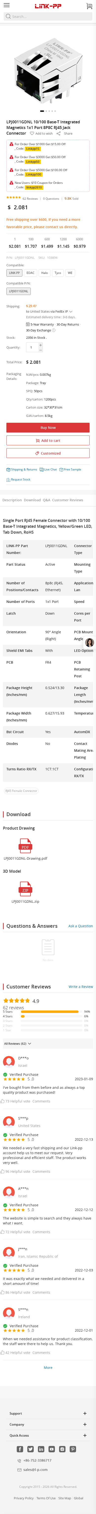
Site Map (64, 1498)
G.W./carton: (35, 415)
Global (78, 1498)
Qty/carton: (34, 399)
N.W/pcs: (32, 374)
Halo (44, 273)
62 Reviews (30, 199)
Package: (32, 383)
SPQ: (29, 391)
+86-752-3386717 (37, 1460)
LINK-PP (14, 273)
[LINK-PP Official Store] (48, 6)
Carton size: (34, 407)
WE (70, 273)
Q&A (46, 500)
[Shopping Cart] (89, 6)
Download (32, 500)
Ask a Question (80, 926)
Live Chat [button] (50, 469)
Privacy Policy (24, 1498)
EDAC (30, 273)
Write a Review (81, 986)
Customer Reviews (67, 500)
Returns (32, 469)
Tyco (58, 273)
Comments (41, 1101)
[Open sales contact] (89, 642)
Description (12, 500)
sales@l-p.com (35, 1469)
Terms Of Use (46, 1498)
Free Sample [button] (72, 469)
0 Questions (51, 199)
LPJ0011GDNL (18, 291)
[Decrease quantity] (40, 350)
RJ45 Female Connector (21, 791)
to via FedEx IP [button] (47, 311)
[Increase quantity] (40, 345)
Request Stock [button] (20, 479)
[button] (42, 111)
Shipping (17, 469)
